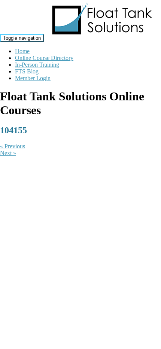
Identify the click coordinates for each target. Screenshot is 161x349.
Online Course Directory (44, 58)
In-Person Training (37, 64)
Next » (8, 153)
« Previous (12, 146)
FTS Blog (27, 71)
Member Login (33, 78)
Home (22, 51)
